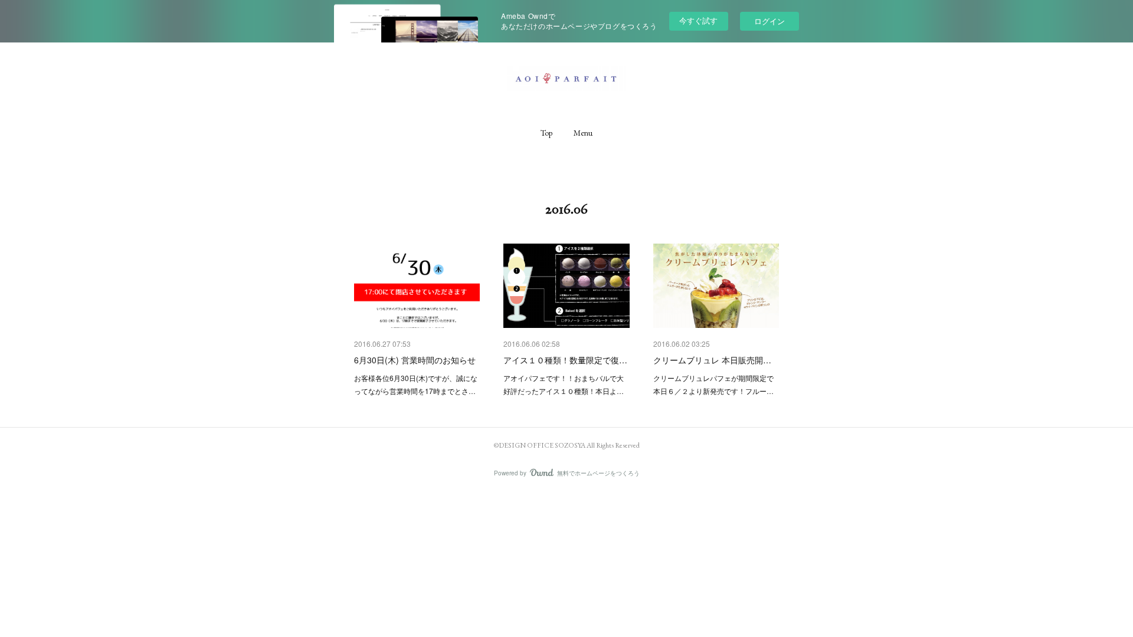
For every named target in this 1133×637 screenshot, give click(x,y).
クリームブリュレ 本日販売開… (712, 360)
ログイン (769, 21)
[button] (546, 132)
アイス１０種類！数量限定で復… (565, 360)
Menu (583, 132)
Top (546, 132)
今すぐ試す (698, 20)
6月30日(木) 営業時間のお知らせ (415, 360)
